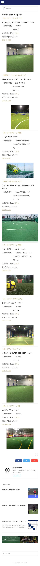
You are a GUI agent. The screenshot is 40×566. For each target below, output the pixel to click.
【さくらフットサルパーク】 (12, 18)
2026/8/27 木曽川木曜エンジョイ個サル (14, 505)
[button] (2, 2)
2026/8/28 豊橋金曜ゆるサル (11, 489)
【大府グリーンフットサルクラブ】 (14, 75)
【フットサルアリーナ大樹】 (12, 133)
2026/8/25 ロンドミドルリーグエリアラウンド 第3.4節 (18, 521)
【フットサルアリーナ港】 (11, 406)
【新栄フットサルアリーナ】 (12, 181)
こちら (16, 33)
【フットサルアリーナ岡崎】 (12, 245)
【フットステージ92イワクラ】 (13, 299)
